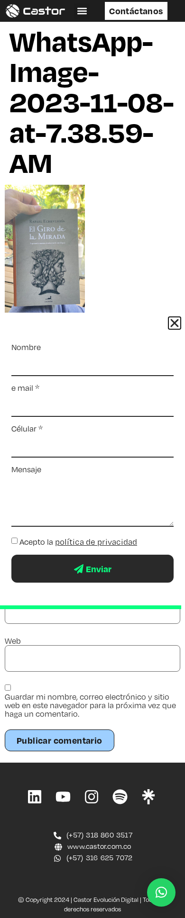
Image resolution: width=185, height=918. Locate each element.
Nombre (26, 347)
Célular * (27, 428)
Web (13, 641)
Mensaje (26, 469)
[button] (82, 11)
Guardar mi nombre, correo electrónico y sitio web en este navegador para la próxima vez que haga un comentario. (90, 705)
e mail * (25, 388)
